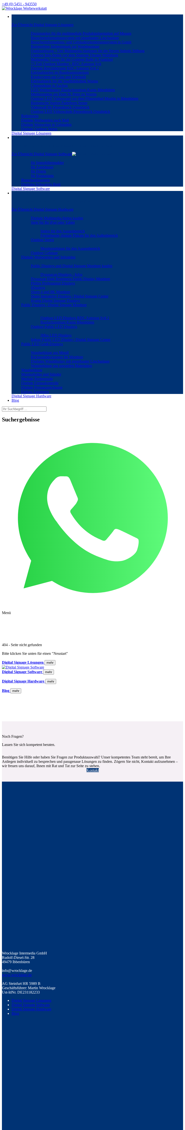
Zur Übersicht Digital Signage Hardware (42, 209)
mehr (49, 662)
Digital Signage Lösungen (31, 1000)
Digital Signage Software (31, 1005)
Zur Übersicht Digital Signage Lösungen (42, 25)
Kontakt (92, 770)
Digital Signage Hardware (31, 1009)
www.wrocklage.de (17, 975)
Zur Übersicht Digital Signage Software (42, 154)
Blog (15, 1013)
